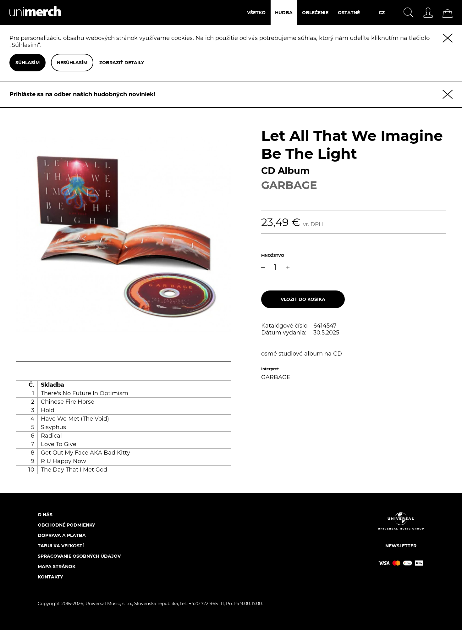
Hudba (284, 12)
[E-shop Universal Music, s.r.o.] (30, 21)
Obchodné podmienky (66, 525)
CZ (382, 12)
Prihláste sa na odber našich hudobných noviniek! (82, 94)
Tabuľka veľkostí (61, 546)
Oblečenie (315, 12)
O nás (45, 514)
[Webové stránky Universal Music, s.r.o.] (401, 526)
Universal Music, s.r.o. (108, 603)
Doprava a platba (62, 535)
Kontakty (50, 577)
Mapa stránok (56, 566)
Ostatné (349, 12)
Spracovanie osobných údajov (79, 556)
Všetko (256, 12)
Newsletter (400, 546)
